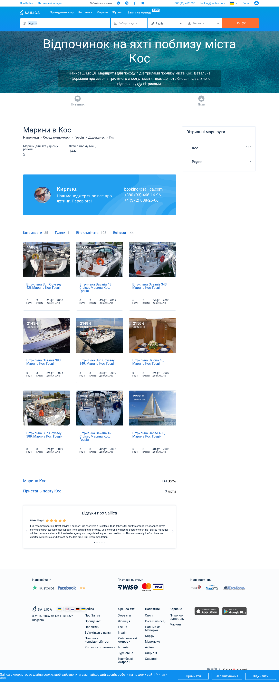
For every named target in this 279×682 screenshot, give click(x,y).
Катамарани (32, 233)
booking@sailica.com (212, 3)
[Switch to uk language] (83, 609)
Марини (102, 12)
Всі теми (119, 233)
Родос (197, 162)
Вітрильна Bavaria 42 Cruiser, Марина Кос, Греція (95, 436)
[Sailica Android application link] (234, 615)
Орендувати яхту (62, 12)
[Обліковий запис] (256, 3)
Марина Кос (34, 481)
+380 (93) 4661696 (184, 3)
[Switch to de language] (77, 609)
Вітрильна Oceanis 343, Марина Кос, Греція (149, 286)
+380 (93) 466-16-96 (142, 194)
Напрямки (85, 12)
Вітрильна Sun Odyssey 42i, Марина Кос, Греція (43, 286)
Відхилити (260, 676)
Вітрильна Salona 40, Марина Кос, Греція (148, 361)
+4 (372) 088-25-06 (141, 200)
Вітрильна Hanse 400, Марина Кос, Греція (148, 434)
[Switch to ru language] (72, 609)
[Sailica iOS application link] (206, 615)
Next (172, 531)
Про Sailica (26, 3)
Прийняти (193, 676)
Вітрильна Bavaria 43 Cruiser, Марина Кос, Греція (95, 287)
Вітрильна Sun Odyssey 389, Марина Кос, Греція (44, 434)
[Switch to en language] (67, 609)
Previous (26, 531)
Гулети (60, 233)
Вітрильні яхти (87, 233)
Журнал (117, 12)
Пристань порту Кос (42, 491)
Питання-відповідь (49, 3)
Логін (245, 3)
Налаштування (226, 676)
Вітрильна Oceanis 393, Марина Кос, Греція (43, 361)
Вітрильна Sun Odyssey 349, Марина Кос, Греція (97, 361)
